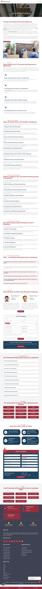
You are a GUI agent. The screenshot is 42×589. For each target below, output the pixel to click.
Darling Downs (17, 14)
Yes (22, 473)
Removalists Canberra (6, 558)
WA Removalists (21, 501)
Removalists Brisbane (6, 553)
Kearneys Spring (21, 410)
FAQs (4, 569)
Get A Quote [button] (6, 587)
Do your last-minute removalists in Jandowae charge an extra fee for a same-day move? (20, 272)
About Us (4, 566)
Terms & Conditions (6, 577)
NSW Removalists (21, 497)
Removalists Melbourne (7, 547)
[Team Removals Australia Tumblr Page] (20, 541)
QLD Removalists (33, 497)
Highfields (33, 413)
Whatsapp (36, 587)
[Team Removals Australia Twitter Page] (12, 541)
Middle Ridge (33, 417)
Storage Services (24, 553)
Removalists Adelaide (6, 552)
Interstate (23, 474)
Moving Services (24, 547)
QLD (13, 14)
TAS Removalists (8, 501)
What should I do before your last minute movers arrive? (15, 283)
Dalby (33, 407)
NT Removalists (21, 493)
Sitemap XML (5, 575)
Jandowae (21, 14)
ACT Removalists (9, 493)
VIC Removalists (8, 497)
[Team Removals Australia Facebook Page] (4, 541)
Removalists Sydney (6, 556)
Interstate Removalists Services (27, 550)
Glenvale (21, 417)
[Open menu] (40, 2)
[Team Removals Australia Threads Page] (9, 541)
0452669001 (28, 510)
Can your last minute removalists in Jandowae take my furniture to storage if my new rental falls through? (20, 280)
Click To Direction (10, 516)
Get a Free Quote (21, 451)
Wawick (21, 407)
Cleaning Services (24, 549)
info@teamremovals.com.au (12, 508)
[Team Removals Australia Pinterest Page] (17, 541)
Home (11, 14)
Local (28, 474)
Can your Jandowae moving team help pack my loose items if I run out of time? (20, 276)
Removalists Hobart (6, 550)
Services (4, 567)
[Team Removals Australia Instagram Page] (7, 541)
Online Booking (24, 555)
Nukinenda (8, 417)
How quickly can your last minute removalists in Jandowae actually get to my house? (20, 262)
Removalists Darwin (6, 555)
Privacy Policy (5, 578)
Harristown (8, 413)
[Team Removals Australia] (6, 2)
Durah (8, 410)
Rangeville (21, 413)
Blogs (4, 570)
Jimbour (33, 410)
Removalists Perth (6, 549)
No (25, 473)
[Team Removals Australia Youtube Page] (22, 541)
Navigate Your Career (6, 574)
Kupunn (9, 407)
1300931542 (21, 346)
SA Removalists (33, 493)
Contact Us (5, 572)
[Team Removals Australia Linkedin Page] (14, 541)
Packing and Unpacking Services (27, 552)
